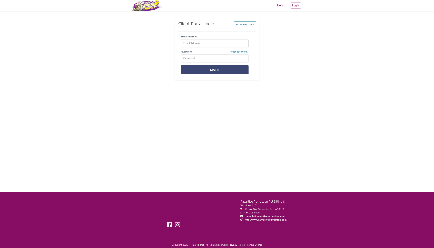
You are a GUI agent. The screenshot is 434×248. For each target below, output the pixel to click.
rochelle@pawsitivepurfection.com (265, 216)
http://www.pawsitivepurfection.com (266, 219)
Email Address (189, 36)
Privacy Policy (237, 244)
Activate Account (245, 24)
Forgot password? (238, 51)
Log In (214, 69)
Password (186, 51)
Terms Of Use (254, 244)
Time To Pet (197, 244)
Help (280, 5)
